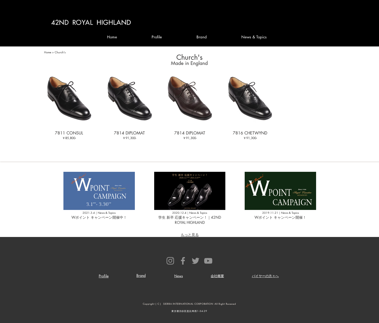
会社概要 (217, 276)
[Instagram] (170, 261)
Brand (141, 275)
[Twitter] (196, 261)
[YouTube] (208, 261)
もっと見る (190, 234)
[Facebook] (183, 261)
